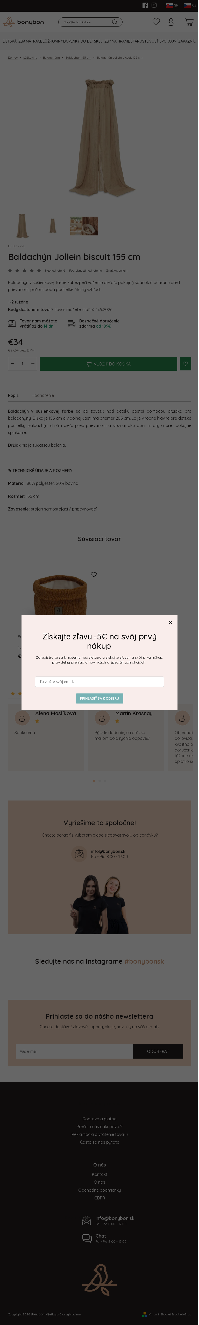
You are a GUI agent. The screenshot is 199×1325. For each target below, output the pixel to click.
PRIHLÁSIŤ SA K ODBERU (99, 698)
